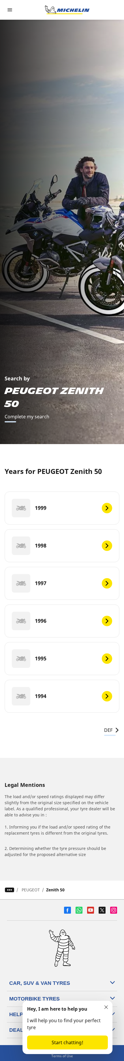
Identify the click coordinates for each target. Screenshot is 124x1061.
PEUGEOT (31, 890)
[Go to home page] (67, 10)
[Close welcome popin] (106, 1007)
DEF (108, 730)
